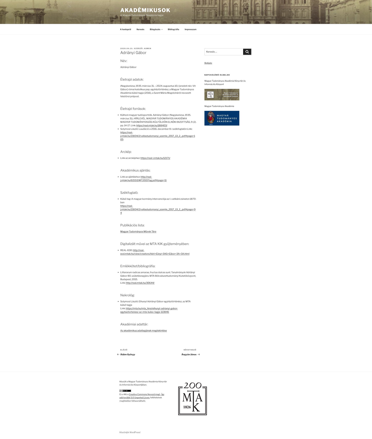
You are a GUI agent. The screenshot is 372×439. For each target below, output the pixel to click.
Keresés (140, 29)
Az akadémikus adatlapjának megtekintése (143, 330)
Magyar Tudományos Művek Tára (138, 231)
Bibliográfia (173, 29)
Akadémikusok (145, 10)
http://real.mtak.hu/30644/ (140, 282)
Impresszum (190, 29)
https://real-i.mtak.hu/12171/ (155, 158)
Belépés (208, 63)
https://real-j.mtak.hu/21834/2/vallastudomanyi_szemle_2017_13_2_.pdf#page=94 (158, 209)
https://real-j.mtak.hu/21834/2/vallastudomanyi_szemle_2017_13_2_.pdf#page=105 (157, 136)
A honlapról (125, 29)
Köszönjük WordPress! (129, 432)
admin (147, 48)
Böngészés (155, 29)
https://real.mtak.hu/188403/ (151, 125)
